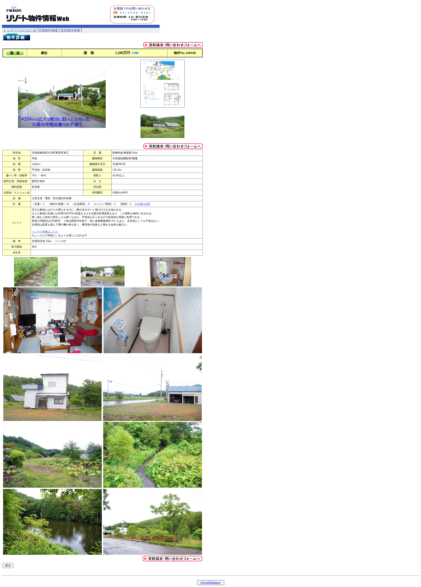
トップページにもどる (19, 30)
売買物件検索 (48, 30)
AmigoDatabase (210, 582)
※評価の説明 (142, 204)
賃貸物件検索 (70, 30)
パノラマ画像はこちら (45, 231)
